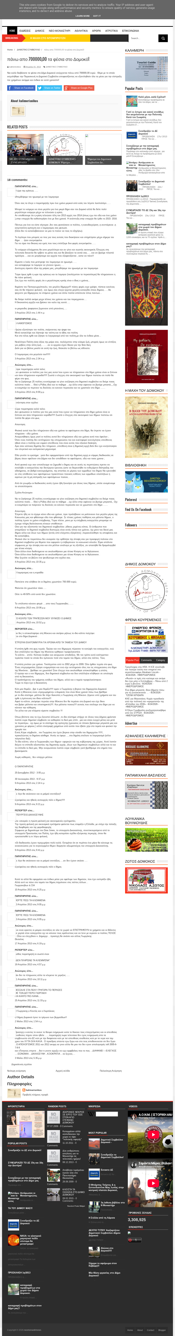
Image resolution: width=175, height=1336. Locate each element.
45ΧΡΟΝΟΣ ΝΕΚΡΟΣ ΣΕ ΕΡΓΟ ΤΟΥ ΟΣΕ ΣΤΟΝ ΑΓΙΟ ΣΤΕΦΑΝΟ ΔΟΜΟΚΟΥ (73, 1117)
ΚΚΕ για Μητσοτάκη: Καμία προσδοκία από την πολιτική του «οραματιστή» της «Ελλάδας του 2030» (144, 701)
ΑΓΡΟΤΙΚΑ (111, 30)
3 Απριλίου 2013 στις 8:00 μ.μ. (30, 392)
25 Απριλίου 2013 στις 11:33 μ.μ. (31, 1000)
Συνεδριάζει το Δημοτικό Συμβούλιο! (112, 1156)
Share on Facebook (24, 88)
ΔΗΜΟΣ (39, 30)
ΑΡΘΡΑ (96, 30)
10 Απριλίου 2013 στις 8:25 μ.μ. (30, 889)
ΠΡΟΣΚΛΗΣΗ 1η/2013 (19, 1272)
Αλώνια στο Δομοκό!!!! (107, 1249)
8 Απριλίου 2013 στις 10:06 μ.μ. (30, 607)
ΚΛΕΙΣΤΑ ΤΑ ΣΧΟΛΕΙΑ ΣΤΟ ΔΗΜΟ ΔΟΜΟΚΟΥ (74, 1192)
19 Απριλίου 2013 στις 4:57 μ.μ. (30, 964)
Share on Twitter (52, 88)
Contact (150, 1330)
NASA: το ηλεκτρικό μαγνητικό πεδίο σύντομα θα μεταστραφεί (30, 1240)
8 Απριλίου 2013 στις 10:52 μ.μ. (30, 622)
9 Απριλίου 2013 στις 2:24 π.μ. (30, 783)
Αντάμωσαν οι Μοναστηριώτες (28, 1194)
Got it (97, 16)
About (140, 1330)
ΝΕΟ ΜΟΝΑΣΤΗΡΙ (59, 30)
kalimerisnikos (34, 1090)
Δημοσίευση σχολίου (21, 1064)
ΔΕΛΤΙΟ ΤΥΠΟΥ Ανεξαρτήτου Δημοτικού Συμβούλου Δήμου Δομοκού (104, 1233)
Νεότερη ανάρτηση (16, 1071)
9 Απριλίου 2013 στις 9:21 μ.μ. (30, 804)
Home (12, 30)
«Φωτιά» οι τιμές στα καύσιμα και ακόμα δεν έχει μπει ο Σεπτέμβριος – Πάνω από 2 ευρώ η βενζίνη (146, 681)
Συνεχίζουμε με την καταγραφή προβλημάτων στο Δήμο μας (24, 1179)
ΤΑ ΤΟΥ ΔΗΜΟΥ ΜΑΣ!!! (20, 1208)
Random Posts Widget (76, 1206)
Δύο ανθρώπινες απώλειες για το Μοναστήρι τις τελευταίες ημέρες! (72, 1155)
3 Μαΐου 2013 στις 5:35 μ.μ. (28, 1058)
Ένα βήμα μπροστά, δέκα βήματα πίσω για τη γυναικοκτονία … (144, 691)
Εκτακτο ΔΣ (107, 1170)
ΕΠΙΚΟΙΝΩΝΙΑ (130, 30)
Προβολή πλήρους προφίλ (35, 1094)
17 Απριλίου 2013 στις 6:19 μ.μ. (30, 943)
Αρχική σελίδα (63, 1071)
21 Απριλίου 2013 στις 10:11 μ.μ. (31, 979)
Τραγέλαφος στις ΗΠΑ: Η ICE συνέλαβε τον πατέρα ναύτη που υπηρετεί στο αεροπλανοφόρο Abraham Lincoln (145, 670)
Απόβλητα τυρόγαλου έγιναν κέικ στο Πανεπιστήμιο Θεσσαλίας (73, 1174)
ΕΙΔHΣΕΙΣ (25, 30)
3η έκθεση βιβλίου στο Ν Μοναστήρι (113, 1204)
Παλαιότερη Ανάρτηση (111, 1071)
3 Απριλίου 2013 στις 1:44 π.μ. (30, 312)
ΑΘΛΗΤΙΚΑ (81, 30)
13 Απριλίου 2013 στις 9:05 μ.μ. (30, 904)
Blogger (162, 1330)
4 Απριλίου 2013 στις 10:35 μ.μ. (30, 562)
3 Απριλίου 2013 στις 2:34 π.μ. (30, 358)
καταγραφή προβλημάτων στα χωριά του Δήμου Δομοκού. (30, 1289)
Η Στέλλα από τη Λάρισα (102, 1217)
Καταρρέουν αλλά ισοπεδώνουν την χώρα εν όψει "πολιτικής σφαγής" (72, 1135)
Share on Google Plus (82, 88)
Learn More (83, 16)
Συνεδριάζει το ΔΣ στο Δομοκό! (24, 1150)
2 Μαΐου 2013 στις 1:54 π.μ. (28, 1021)
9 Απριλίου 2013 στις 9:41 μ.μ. (30, 850)
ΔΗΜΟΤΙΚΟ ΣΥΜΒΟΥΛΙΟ (57, 67)
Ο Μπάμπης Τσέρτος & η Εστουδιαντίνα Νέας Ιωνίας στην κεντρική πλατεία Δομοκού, (106, 1187)
